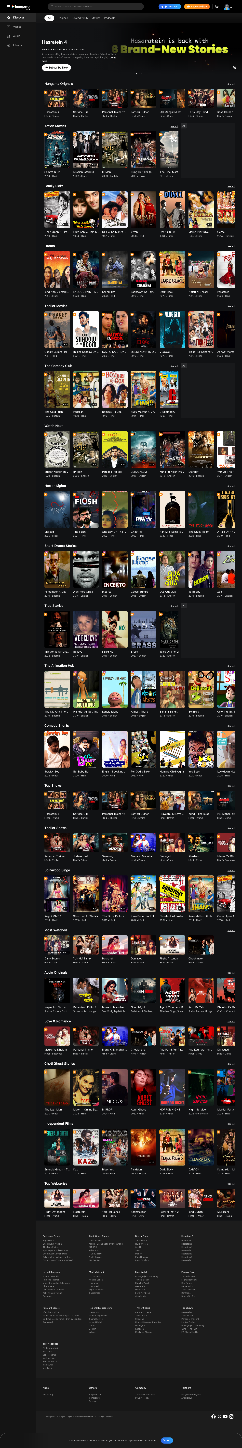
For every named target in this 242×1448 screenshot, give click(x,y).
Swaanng (139, 1319)
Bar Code (186, 1293)
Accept (167, 1440)
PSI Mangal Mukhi (189, 1332)
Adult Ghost (94, 1250)
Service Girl (187, 1316)
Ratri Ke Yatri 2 (142, 1283)
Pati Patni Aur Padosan (54, 1290)
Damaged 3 (187, 1286)
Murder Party (95, 1260)
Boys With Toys (189, 1296)
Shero (138, 1250)
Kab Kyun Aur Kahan (52, 1293)
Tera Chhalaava (189, 1290)
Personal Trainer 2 (190, 1319)
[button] (232, 98)
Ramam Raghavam (98, 1316)
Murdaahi (47, 1368)
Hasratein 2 (186, 1240)
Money (138, 1254)
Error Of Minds (142, 1260)
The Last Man (95, 1240)
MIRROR (93, 1247)
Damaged (47, 1296)
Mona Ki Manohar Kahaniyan (56, 1283)
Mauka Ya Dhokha (51, 1276)
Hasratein (93, 1283)
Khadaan (139, 1329)
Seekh (138, 1247)
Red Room (186, 1283)
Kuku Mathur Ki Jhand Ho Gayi (57, 1257)
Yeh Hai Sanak (96, 1280)
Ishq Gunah (48, 1365)
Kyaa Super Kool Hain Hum (55, 1250)
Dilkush (92, 1329)
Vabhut (92, 1332)
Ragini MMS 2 (49, 1240)
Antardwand (141, 1240)
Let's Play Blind (142, 1293)
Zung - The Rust (189, 1329)
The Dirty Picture (51, 1247)
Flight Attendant (96, 1290)
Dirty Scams (95, 1276)
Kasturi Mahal (95, 1322)
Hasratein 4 (187, 1312)
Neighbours (95, 1312)
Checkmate (48, 1286)
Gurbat (92, 1325)
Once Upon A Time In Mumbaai (58, 1260)
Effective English (51, 1312)
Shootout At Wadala (52, 1244)
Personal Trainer (51, 1280)
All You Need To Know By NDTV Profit (61, 1316)
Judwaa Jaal (141, 1316)
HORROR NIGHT (97, 1254)
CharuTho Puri (96, 1319)
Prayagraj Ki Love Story (146, 1276)
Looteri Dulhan (188, 1322)
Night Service (95, 1257)
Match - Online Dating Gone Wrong (106, 1244)
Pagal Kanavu (141, 1257)
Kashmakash (49, 1358)
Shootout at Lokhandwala (55, 1254)
